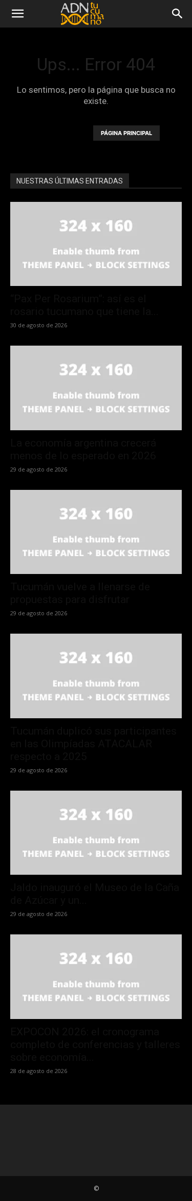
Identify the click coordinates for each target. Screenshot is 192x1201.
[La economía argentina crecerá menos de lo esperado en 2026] (96, 388)
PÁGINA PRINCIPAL (126, 133)
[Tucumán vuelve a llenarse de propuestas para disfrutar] (96, 532)
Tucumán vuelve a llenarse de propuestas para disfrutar (80, 593)
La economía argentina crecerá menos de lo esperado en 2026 (83, 449)
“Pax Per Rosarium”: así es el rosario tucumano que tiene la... (84, 305)
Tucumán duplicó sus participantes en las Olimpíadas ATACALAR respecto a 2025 (93, 744)
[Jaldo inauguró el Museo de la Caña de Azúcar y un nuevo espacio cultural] (96, 833)
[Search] (177, 14)
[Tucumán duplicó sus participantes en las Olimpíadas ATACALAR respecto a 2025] (96, 676)
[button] (17, 14)
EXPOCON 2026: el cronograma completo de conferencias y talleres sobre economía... (95, 1044)
